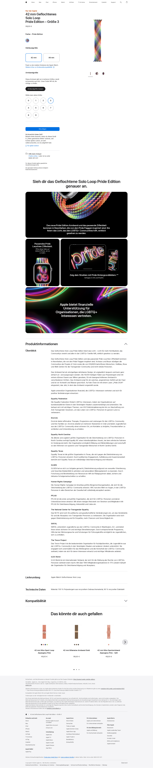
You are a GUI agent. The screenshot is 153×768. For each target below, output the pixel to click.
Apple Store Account (52, 725)
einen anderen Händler (67, 757)
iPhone (27, 729)
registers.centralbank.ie (54, 708)
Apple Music (49, 740)
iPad (27, 726)
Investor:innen (111, 738)
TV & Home (29, 737)
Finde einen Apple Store (51, 757)
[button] (120, 2)
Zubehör (28, 742)
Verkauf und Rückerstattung (79, 765)
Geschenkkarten (30, 745)
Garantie (109, 735)
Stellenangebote (111, 733)
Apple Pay (28, 751)
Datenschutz (110, 721)
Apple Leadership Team (114, 730)
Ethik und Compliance (113, 741)
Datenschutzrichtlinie (32, 765)
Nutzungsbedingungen (62, 765)
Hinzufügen (42, 129)
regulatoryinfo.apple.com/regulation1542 (112, 688)
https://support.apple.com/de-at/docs (84, 679)
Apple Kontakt (111, 743)
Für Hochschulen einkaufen (95, 733)
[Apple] (26, 714)
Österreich (124, 763)
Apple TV (48, 737)
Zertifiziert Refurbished (73, 734)
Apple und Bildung (92, 730)
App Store (49, 748)
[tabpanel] (98, 40)
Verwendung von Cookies (47, 765)
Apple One (49, 734)
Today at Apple (70, 726)
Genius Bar (69, 723)
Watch (27, 731)
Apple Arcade (50, 742)
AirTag (27, 739)
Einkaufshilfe (70, 742)
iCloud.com (49, 728)
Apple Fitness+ (50, 745)
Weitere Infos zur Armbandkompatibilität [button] (39, 67)
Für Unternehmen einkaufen (95, 723)
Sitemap (104, 765)
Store (27, 721)
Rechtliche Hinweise (94, 765)
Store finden (69, 721)
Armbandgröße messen (35, 89)
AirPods (28, 734)
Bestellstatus (70, 739)
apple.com (29, 685)
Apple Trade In (70, 737)
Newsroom (110, 727)
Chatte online (34, 156)
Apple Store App (71, 731)
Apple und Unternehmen (94, 721)
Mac (27, 723)
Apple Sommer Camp (72, 729)
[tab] (90, 74)
